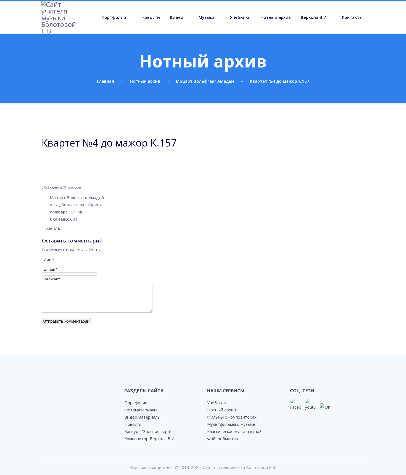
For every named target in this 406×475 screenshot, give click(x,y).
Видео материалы (142, 417)
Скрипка (96, 204)
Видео (176, 17)
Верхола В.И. (314, 17)
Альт (54, 204)
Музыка (207, 17)
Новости (150, 17)
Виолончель (73, 204)
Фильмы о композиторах (232, 417)
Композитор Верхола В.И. (149, 438)
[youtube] (310, 404)
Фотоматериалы (140, 410)
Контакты (352, 17)
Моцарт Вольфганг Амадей (77, 197)
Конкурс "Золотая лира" (148, 431)
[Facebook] (295, 404)
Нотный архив (275, 17)
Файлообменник (223, 438)
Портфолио (114, 17)
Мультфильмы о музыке (231, 424)
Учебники (240, 17)
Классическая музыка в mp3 (234, 431)
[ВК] (325, 408)
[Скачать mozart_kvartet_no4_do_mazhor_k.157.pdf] (55, 164)
